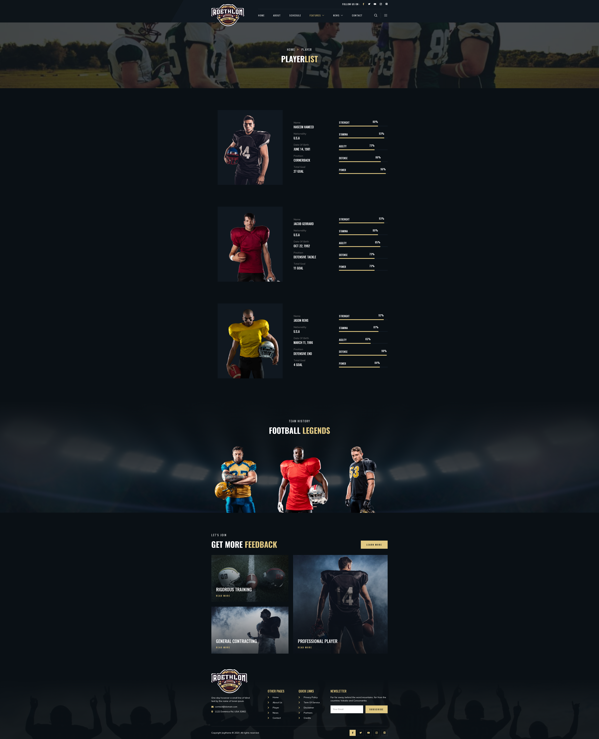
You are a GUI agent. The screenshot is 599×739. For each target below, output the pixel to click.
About (277, 15)
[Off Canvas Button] (384, 15)
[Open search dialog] (376, 16)
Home (261, 15)
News (336, 15)
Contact (357, 15)
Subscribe (376, 709)
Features (315, 15)
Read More (223, 596)
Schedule (295, 15)
